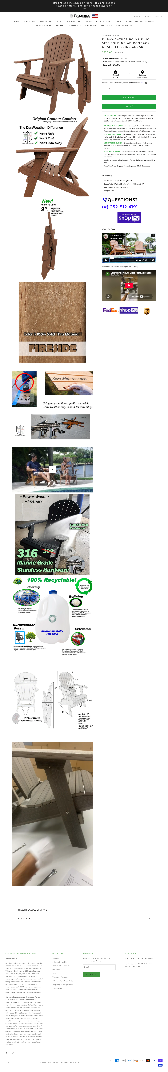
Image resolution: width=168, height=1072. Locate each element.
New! (59, 21)
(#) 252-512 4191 (120, 206)
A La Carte (90, 25)
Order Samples (124, 25)
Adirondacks (73, 21)
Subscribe (91, 974)
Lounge (60, 25)
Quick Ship (29, 21)
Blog (54, 973)
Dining (88, 21)
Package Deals (43, 25)
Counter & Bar (103, 21)
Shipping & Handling (59, 962)
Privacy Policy (57, 988)
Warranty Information (60, 977)
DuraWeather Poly (112, 35)
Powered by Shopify (70, 1063)
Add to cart (129, 97)
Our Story (56, 969)
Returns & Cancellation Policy (62, 981)
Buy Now (128, 106)
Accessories (74, 25)
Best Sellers (46, 21)
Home (17, 21)
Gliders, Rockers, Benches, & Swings (135, 21)
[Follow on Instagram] (12, 1052)
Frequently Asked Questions (62, 985)
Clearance (106, 25)
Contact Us (56, 958)
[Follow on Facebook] (6, 1052)
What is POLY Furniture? (61, 966)
